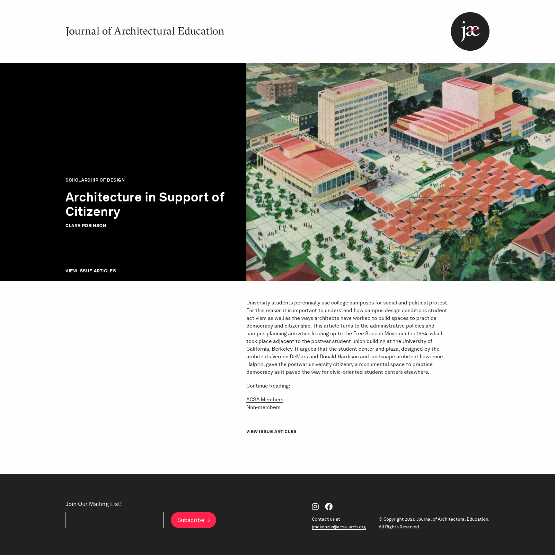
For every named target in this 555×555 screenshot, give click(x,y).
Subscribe (190, 520)
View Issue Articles (91, 270)
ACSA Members (264, 400)
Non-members (263, 407)
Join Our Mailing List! (94, 504)
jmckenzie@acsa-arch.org (339, 526)
